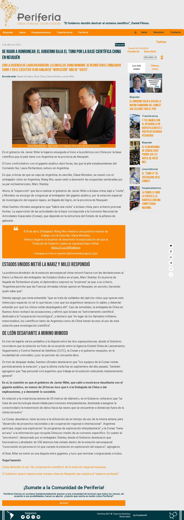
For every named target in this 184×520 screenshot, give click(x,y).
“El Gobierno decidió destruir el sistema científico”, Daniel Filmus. (107, 23)
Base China (39, 76)
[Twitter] (23, 517)
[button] (181, 23)
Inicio (144, 32)
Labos (22, 32)
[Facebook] (28, 517)
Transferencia (64, 32)
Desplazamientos (41, 32)
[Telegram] (171, 263)
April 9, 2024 (91, 253)
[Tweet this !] (171, 245)
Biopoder (8, 32)
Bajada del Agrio (25, 76)
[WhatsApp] (171, 257)
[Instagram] (33, 517)
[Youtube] (38, 517)
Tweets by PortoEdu (138, 48)
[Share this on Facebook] (171, 251)
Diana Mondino (53, 76)
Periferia (83, 32)
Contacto (176, 32)
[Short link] (171, 268)
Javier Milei (68, 76)
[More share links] (171, 274)
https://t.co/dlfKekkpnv (65, 247)
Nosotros (159, 32)
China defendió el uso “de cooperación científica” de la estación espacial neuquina (54, 467)
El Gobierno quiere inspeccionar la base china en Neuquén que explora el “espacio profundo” (60, 474)
